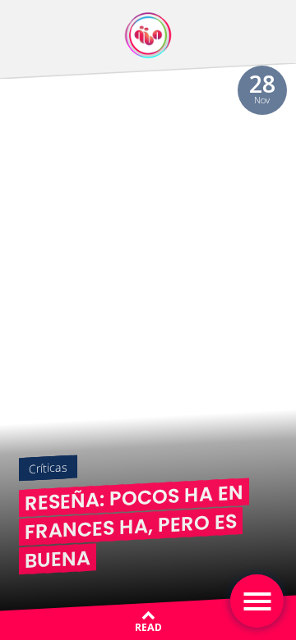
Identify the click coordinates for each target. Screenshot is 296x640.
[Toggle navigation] (257, 601)
